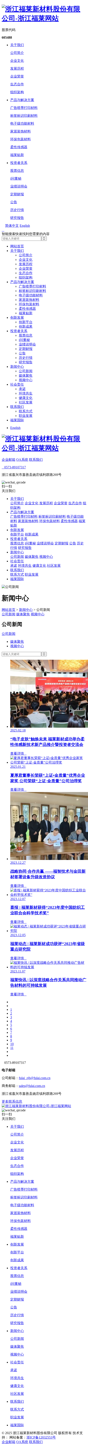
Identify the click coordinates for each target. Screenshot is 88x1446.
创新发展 (17, 317)
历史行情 (17, 210)
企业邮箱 (8, 459)
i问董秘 (15, 178)
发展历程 (17, 68)
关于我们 (17, 45)
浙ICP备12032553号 (41, 1437)
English (15, 428)
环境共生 (25, 393)
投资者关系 (18, 163)
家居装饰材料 (20, 131)
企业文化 (17, 60)
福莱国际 (17, 420)
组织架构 (17, 92)
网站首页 (17, 246)
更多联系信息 (12, 1101)
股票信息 (17, 170)
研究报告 (17, 218)
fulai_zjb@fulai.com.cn (34, 1078)
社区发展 (25, 402)
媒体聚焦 (25, 375)
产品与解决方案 (22, 100)
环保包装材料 (20, 139)
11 (11, 1048)
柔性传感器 (18, 147)
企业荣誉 (17, 76)
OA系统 (22, 459)
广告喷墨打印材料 (24, 108)
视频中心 (25, 380)
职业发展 (25, 415)
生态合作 (17, 84)
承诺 (22, 389)
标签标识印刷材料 (24, 115)
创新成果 (25, 326)
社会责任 (17, 384)
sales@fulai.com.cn (32, 1086)
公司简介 (17, 53)
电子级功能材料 (22, 123)
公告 (13, 202)
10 (12, 1044)
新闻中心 (17, 366)
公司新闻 (25, 371)
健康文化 (25, 398)
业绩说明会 (18, 186)
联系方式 (25, 411)
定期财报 (17, 194)
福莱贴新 (17, 155)
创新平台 (25, 322)
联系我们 (17, 407)
